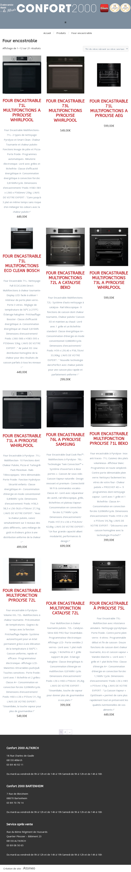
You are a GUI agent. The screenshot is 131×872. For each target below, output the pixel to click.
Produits (61, 33)
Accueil (47, 33)
